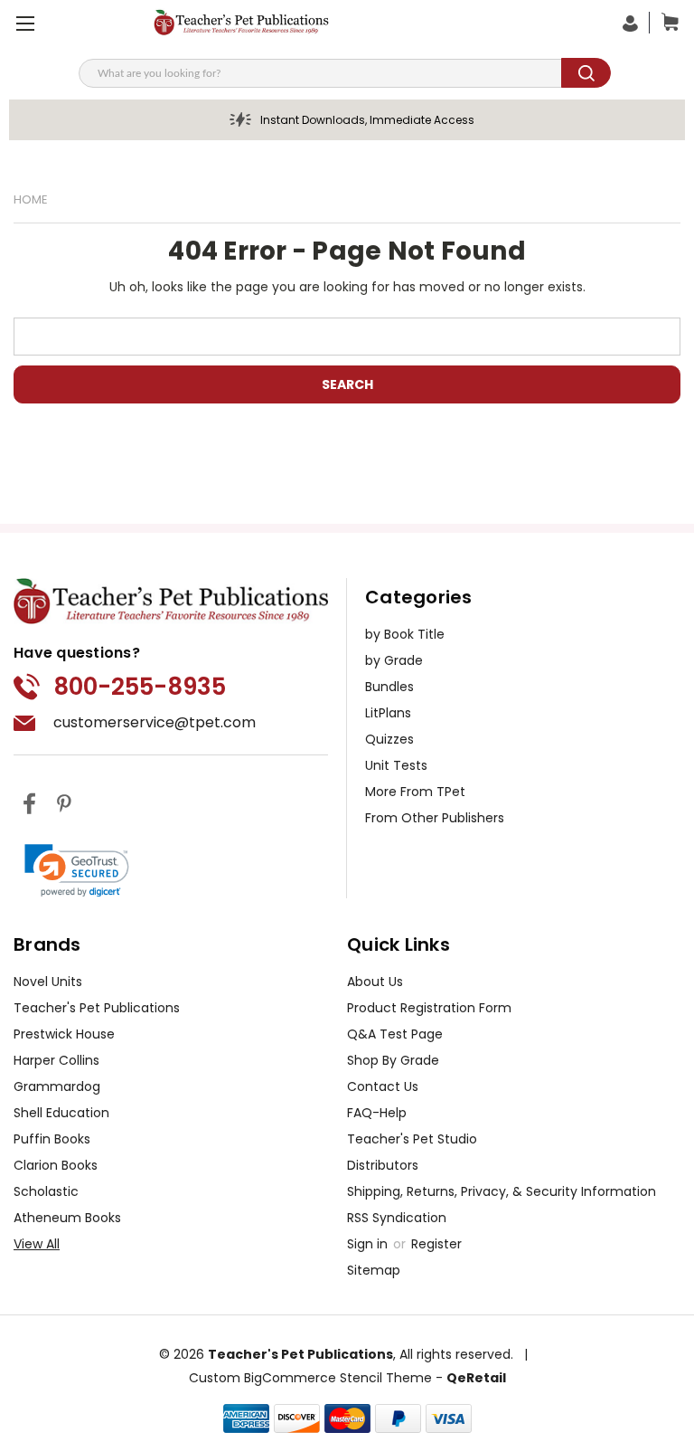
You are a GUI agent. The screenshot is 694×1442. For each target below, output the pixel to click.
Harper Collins (56, 1060)
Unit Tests (396, 765)
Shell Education (61, 1113)
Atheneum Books (67, 1218)
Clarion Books (56, 1165)
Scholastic (46, 1191)
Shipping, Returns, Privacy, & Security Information (501, 1191)
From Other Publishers (434, 818)
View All (37, 1244)
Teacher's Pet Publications (97, 1008)
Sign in (369, 1244)
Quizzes (389, 739)
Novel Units (48, 981)
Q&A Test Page (395, 1034)
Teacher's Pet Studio (412, 1139)
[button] (77, 870)
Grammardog (57, 1086)
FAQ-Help (377, 1113)
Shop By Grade (393, 1060)
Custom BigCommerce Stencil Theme (310, 1378)
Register (436, 1244)
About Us (375, 981)
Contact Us (382, 1086)
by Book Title (405, 634)
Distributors (382, 1165)
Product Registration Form (429, 1008)
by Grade (394, 660)
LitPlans (388, 713)
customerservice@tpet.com (154, 722)
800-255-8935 (139, 686)
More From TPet (415, 792)
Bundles (389, 687)
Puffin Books (52, 1139)
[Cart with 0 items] (666, 22)
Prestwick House (64, 1034)
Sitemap (373, 1270)
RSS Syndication (396, 1218)
